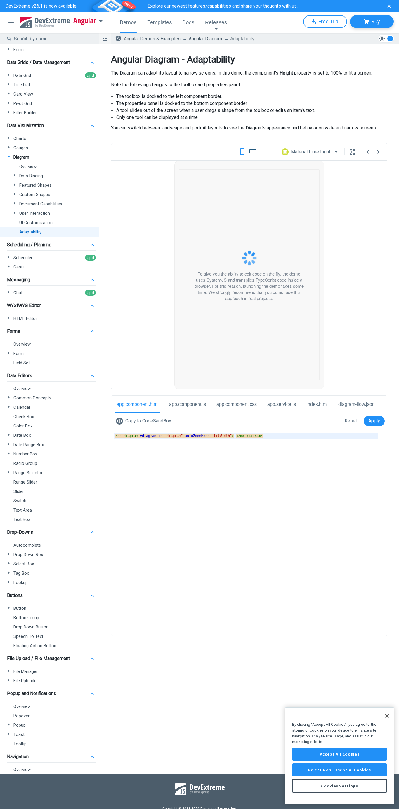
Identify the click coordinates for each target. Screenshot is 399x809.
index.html (317, 404)
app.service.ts (281, 404)
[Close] (387, 715)
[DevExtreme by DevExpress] (45, 22)
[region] (339, 755)
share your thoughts (261, 6)
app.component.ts (187, 404)
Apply (374, 421)
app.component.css (236, 404)
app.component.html (138, 404)
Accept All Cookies (340, 754)
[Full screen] (352, 152)
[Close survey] (389, 6)
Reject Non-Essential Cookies (339, 769)
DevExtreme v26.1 (24, 6)
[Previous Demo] (367, 152)
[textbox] (53, 38)
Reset (351, 421)
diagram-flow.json (356, 404)
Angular (84, 21)
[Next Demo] (378, 152)
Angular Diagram (205, 38)
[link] (145, 421)
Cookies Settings (339, 786)
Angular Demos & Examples (152, 38)
